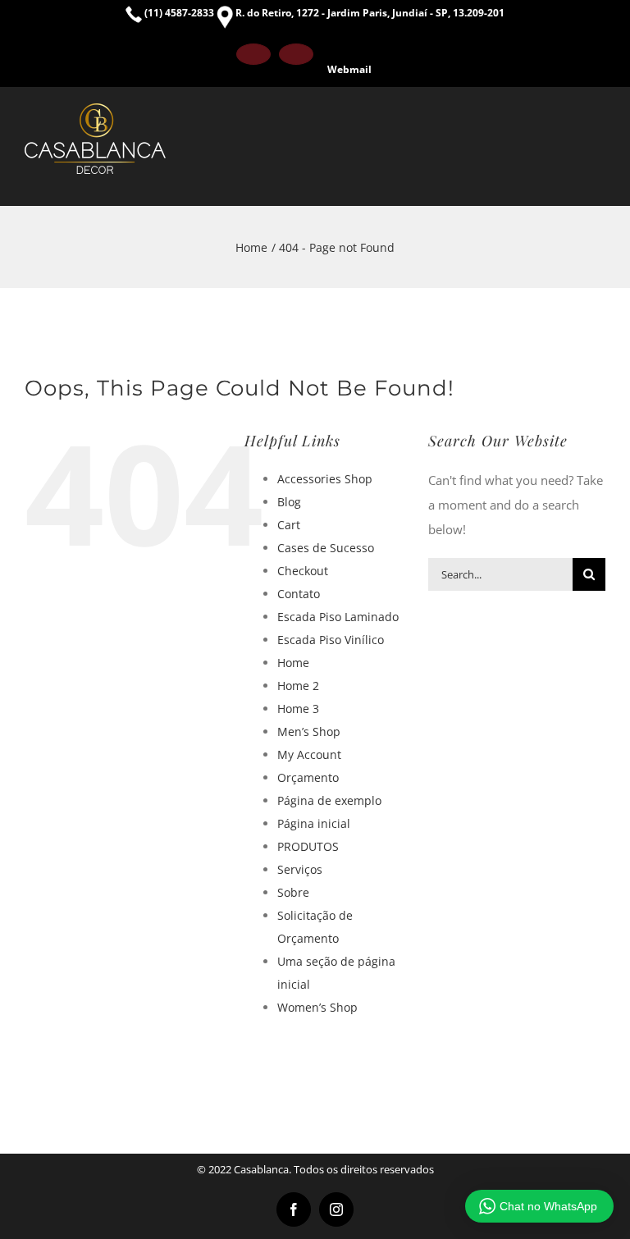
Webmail (349, 69)
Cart (288, 525)
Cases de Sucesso (325, 547)
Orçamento (308, 777)
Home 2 (298, 685)
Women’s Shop (317, 1007)
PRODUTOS (308, 846)
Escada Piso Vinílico (330, 639)
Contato (298, 593)
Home (293, 662)
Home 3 (298, 708)
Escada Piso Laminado (338, 616)
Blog (289, 502)
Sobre (293, 892)
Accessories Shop (324, 479)
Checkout (302, 570)
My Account (309, 754)
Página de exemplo (329, 800)
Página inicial (313, 823)
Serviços (299, 869)
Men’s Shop (308, 731)
